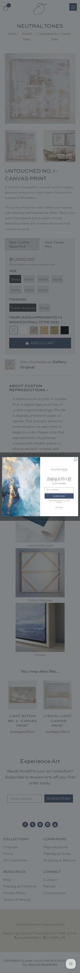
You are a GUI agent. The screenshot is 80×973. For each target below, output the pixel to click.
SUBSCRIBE (59, 496)
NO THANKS (59, 507)
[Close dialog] (75, 459)
